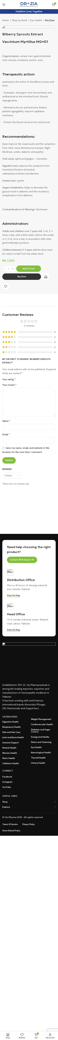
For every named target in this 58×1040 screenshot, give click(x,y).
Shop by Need (20, 20)
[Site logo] (29, 4)
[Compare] (45, 276)
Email (6, 434)
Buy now (21, 276)
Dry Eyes (49, 20)
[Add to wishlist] (5, 286)
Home (5, 20)
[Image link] (29, 660)
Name (6, 421)
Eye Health (36, 20)
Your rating (8, 379)
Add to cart (29, 268)
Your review (9, 384)
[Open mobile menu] (4, 5)
